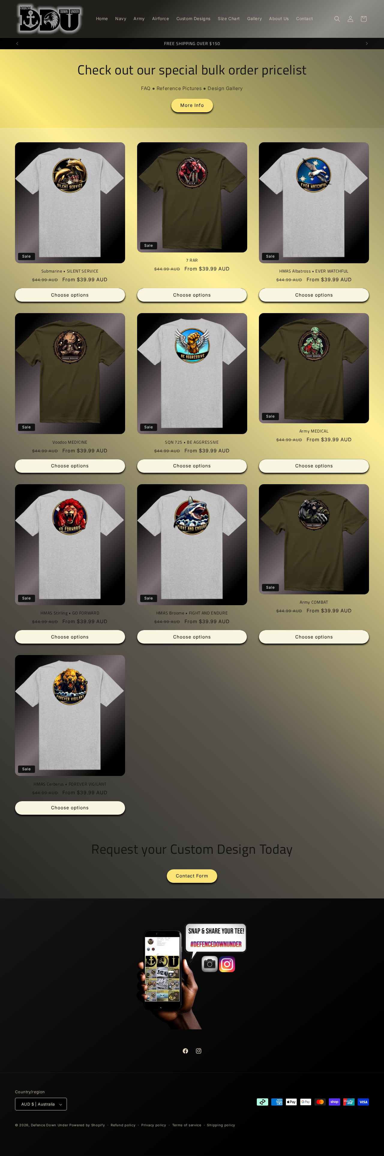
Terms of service (186, 1125)
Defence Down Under (49, 1125)
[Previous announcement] (17, 43)
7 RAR (192, 260)
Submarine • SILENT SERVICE (70, 271)
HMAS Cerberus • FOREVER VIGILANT (70, 784)
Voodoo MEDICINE (69, 442)
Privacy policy (153, 1125)
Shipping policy (221, 1125)
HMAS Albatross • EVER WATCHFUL (314, 271)
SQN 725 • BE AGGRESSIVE (192, 442)
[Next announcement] (367, 43)
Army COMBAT (314, 602)
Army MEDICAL (314, 431)
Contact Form (192, 876)
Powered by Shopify (87, 1125)
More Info (192, 105)
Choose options (70, 295)
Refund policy (123, 1125)
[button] (337, 19)
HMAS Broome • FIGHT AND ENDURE (192, 613)
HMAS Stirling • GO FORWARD (69, 613)
